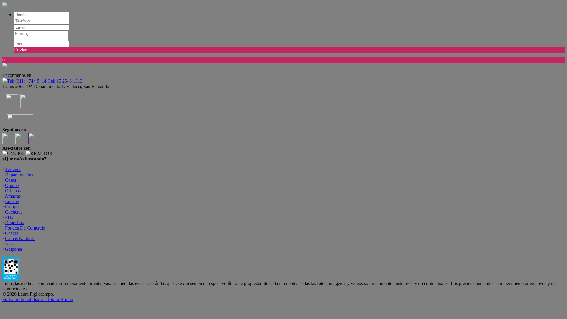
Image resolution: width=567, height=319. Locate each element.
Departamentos (19, 174)
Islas (9, 243)
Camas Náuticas (20, 238)
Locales (12, 201)
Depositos (14, 222)
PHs (9, 217)
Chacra (11, 233)
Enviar (20, 49)
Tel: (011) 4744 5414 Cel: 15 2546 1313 (44, 81)
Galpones (14, 249)
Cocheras (13, 211)
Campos (12, 206)
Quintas (12, 185)
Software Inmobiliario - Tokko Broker (37, 299)
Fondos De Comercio (25, 227)
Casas (10, 180)
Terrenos (13, 169)
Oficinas (13, 190)
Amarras (13, 195)
